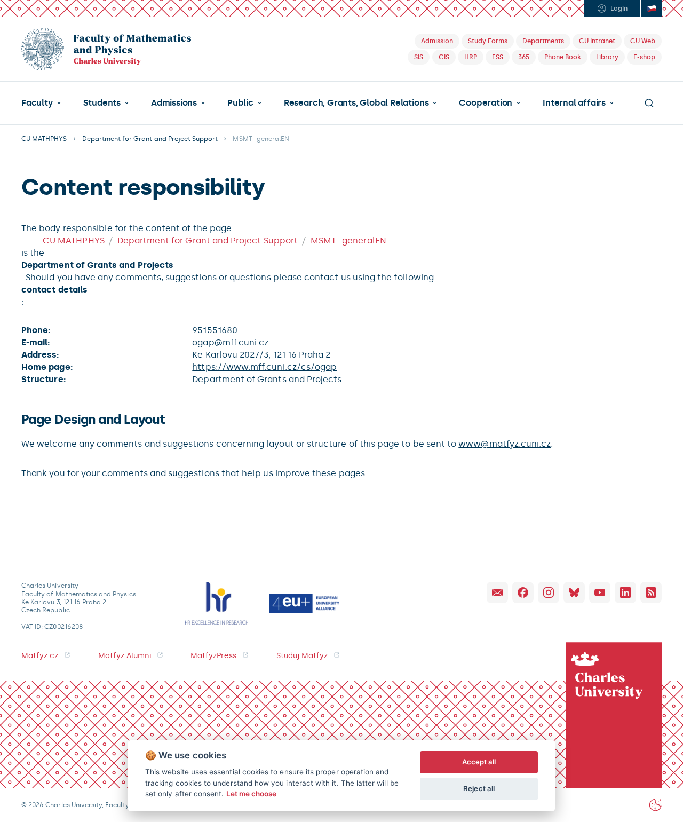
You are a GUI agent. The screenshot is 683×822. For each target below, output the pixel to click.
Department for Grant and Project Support (150, 139)
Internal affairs (574, 103)
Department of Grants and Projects (267, 379)
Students (102, 103)
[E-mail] (497, 592)
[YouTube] (599, 592)
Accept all (479, 761)
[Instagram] (548, 592)
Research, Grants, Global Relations (356, 103)
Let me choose (251, 793)
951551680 (214, 330)
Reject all (479, 788)
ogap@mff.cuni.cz (230, 342)
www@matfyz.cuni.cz (504, 444)
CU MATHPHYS (44, 139)
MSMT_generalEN (348, 240)
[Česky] (651, 8)
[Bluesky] (574, 592)
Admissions (174, 103)
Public (240, 103)
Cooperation (485, 103)
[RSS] (651, 592)
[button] (41, 103)
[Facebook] (523, 592)
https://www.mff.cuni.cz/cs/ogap (264, 367)
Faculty (37, 103)
